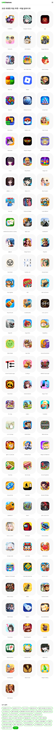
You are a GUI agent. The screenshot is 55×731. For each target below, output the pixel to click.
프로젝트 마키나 (6, 708)
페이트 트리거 (38, 714)
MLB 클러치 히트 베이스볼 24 (27, 711)
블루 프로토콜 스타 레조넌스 (45, 708)
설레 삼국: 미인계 (48, 711)
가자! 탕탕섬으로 (28, 724)
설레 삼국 (5, 714)
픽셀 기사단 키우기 (7, 728)
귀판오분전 (38, 711)
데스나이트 (25, 708)
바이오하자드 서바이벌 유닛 (26, 714)
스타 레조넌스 (6, 711)
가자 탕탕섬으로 (38, 724)
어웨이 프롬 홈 (42, 718)
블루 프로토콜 (15, 711)
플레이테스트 (33, 708)
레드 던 (35, 718)
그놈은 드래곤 (48, 724)
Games (7, 2)
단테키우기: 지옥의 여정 (8, 721)
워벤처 (49, 721)
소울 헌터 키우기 (16, 708)
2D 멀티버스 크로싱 (7, 718)
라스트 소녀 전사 (13, 714)
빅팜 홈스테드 (27, 718)
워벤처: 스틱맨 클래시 (41, 721)
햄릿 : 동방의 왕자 (18, 724)
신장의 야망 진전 (18, 718)
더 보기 (15, 727)
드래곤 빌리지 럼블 (7, 724)
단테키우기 (18, 721)
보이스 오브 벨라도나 (28, 721)
